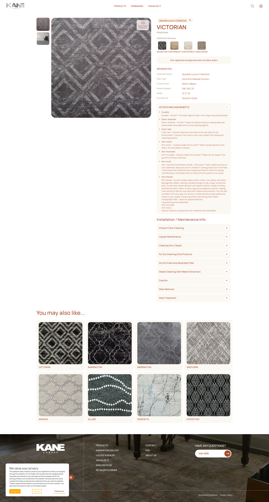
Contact (150, 445)
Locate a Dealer (105, 455)
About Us (150, 455)
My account (261, 6)
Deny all (37, 491)
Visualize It (102, 460)
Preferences (59, 491)
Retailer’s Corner (106, 470)
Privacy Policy (226, 495)
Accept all (15, 491)
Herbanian (137, 6)
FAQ (147, 450)
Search (252, 6)
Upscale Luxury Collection (173, 20)
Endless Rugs (104, 465)
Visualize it (154, 6)
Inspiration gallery (107, 450)
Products (120, 6)
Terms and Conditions (208, 495)
